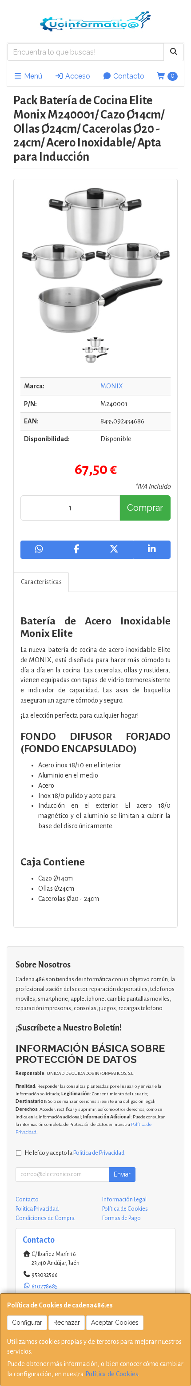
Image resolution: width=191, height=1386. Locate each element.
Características (41, 581)
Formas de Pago (121, 1218)
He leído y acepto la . (75, 1152)
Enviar (122, 1174)
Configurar (27, 1322)
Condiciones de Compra (45, 1218)
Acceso (77, 76)
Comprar (145, 507)
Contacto (127, 76)
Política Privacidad (37, 1209)
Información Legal (124, 1199)
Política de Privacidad (98, 1152)
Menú (32, 76)
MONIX (111, 386)
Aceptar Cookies (115, 1322)
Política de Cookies (111, 1374)
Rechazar (66, 1322)
